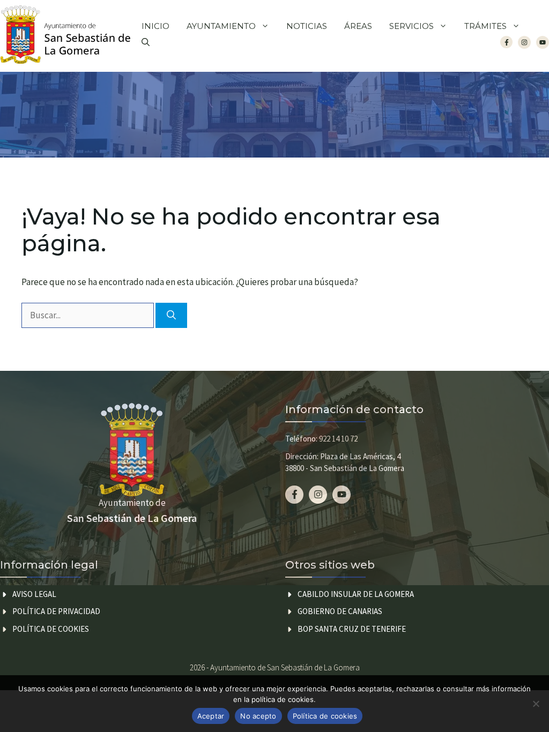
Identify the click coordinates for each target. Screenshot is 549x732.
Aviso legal (34, 594)
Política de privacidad (56, 611)
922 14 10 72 (338, 439)
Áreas (358, 26)
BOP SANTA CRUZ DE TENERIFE (352, 629)
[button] (145, 42)
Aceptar (211, 716)
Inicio (155, 26)
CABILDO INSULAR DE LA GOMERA (356, 594)
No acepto (258, 716)
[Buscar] (171, 315)
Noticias (306, 26)
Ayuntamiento (221, 26)
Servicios (411, 26)
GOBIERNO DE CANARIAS (340, 611)
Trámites (485, 26)
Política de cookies (50, 629)
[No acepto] (535, 703)
